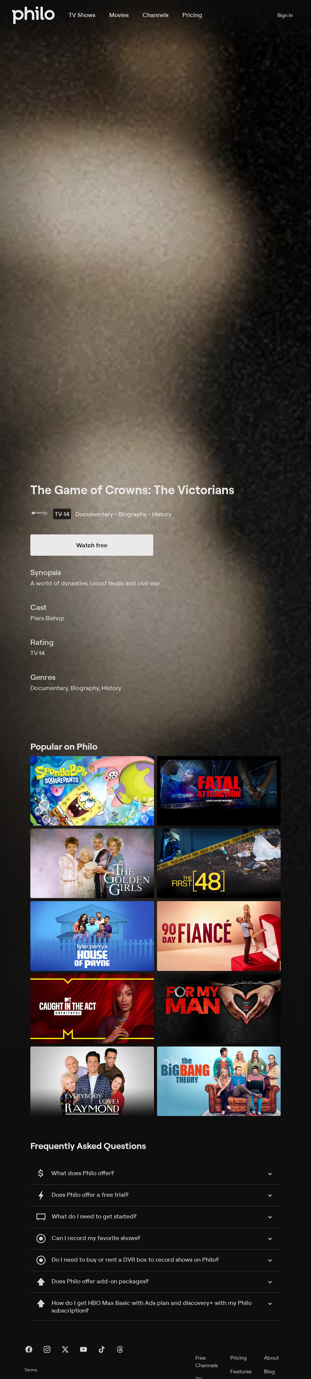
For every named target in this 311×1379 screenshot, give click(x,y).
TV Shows (82, 15)
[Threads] (119, 1349)
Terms (30, 1370)
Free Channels (206, 1361)
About (271, 1357)
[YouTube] (83, 1349)
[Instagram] (47, 1349)
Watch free (91, 545)
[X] (65, 1349)
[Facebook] (28, 1349)
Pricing (192, 15)
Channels (155, 15)
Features (241, 1371)
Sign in (285, 15)
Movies (119, 15)
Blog (269, 1371)
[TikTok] (101, 1349)
